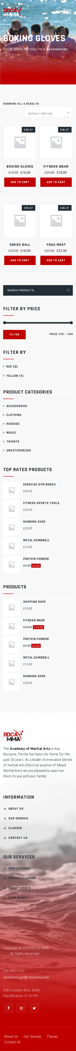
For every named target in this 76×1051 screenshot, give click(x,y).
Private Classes (21, 878)
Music (11, 433)
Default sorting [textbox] (40, 113)
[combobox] (48, 112)
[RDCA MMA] (13, 11)
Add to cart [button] (20, 182)
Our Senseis (18, 818)
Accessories (16, 406)
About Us (16, 809)
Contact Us (18, 838)
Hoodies (13, 424)
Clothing (14, 415)
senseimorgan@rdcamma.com (26, 977)
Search (68, 290)
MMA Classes (19, 868)
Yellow (12, 376)
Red (9, 367)
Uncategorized (18, 450)
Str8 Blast (17, 898)
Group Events (19, 888)
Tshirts (12, 442)
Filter (14, 334)
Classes (15, 828)
